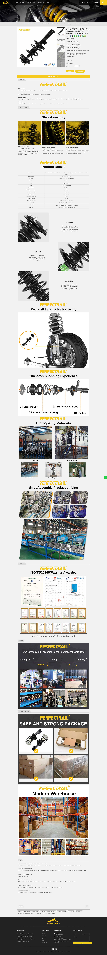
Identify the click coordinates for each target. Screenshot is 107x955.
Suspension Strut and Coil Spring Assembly (32, 913)
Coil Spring (20, 913)
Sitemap (60, 952)
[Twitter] (82, 2)
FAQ (34, 2)
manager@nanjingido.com (60, 938)
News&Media (41, 2)
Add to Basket (80, 71)
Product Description (53, 76)
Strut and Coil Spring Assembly (49, 913)
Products (22, 2)
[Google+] (80, 2)
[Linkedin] (87, 2)
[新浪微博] (89, 2)
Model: (67, 58)
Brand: (67, 62)
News (43, 938)
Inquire (70, 71)
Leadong (69, 952)
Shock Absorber (71, 911)
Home (16, 2)
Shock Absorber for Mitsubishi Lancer (48, 911)
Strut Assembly (79, 911)
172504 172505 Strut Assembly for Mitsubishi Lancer (28, 911)
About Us (29, 2)
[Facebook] (85, 2)
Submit (82, 943)
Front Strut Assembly (62, 911)
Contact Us (48, 2)
